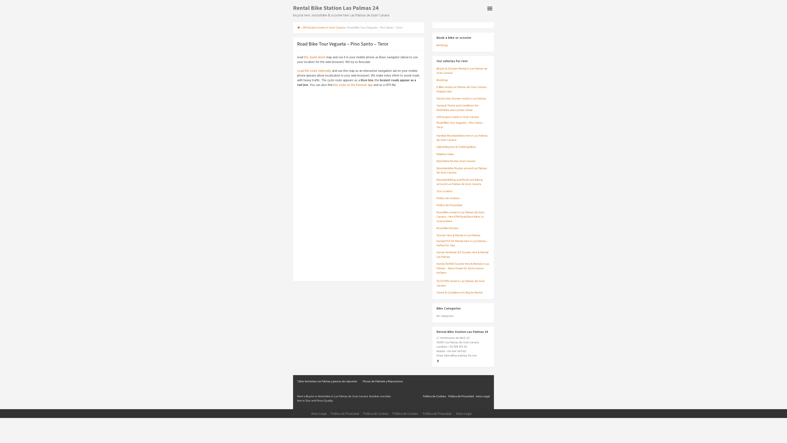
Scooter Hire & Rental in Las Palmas (458, 235)
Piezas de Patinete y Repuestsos (383, 381)
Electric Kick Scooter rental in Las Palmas (461, 98)
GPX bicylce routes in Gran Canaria (324, 27)
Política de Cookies (448, 198)
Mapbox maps (445, 154)
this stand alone (314, 57)
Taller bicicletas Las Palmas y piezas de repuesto (327, 381)
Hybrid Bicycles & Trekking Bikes (456, 146)
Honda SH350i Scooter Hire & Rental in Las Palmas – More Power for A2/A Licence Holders (463, 268)
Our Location (444, 191)
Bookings (442, 45)
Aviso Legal (483, 396)
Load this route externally (314, 70)
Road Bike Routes (447, 228)
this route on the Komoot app (353, 85)
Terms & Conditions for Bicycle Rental (460, 292)
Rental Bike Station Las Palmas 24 (336, 7)
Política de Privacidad (449, 205)
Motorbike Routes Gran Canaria (456, 161)
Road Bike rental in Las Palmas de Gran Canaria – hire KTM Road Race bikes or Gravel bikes (460, 217)
